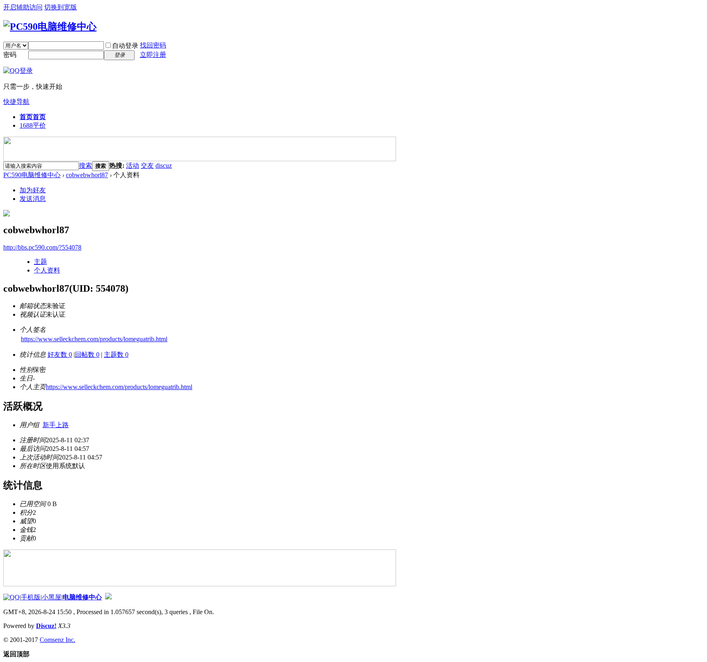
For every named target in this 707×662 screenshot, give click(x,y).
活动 (132, 165)
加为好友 (33, 190)
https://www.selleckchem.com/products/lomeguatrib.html (94, 339)
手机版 (31, 597)
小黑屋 (51, 597)
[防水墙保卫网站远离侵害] (108, 597)
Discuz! (46, 625)
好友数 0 (59, 354)
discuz (163, 165)
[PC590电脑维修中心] (50, 26)
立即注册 (153, 54)
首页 (33, 116)
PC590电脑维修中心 (32, 174)
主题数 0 (116, 354)
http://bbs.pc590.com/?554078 (42, 247)
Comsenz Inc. (57, 639)
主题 (40, 261)
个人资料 (47, 270)
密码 (9, 54)
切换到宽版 (60, 7)
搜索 (85, 165)
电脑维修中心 (82, 597)
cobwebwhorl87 (87, 174)
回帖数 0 (87, 354)
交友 (147, 165)
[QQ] (11, 597)
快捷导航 (16, 101)
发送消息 (33, 198)
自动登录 (125, 45)
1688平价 (33, 125)
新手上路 (56, 424)
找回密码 (153, 45)
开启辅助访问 (23, 7)
